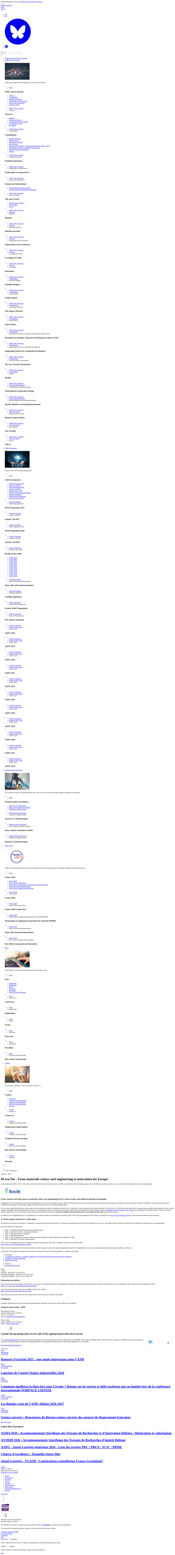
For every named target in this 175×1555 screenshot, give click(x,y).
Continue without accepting (9, 1532)
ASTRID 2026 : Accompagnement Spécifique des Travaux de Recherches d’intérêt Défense (63, 1440)
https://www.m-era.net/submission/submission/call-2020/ (19, 1286)
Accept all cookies (7, 1533)
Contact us (4, 1494)
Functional (4, 1539)
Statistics (4, 1546)
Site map (7, 1479)
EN (6, 16)
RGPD (7, 1476)
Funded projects (10, 1485)
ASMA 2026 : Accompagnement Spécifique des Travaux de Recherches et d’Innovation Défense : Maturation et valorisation (86, 1433)
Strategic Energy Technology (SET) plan (120, 1210)
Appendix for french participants (15, 1258)
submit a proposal (6, 5)
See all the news (6, 1422)
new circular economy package (120, 1215)
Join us (3, 9)
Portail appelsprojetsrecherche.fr (11, 1345)
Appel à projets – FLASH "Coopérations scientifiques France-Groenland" (52, 1461)
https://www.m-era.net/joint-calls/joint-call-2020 (16, 1244)
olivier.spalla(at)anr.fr (12, 1324)
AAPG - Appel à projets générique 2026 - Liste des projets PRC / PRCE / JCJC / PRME (61, 1447)
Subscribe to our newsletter (9, 1472)
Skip (2, 1537)
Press (2, 7)
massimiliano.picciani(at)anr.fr (15, 1316)
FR (6, 14)
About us (8, 1483)
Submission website (11, 1260)
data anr (7, 1490)
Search (3, 1467)
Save (2, 1553)
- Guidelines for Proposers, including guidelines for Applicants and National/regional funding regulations (38, 1256)
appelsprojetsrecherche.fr (12, 1340)
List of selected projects (12, 1265)
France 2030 (9, 1487)
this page (47, 1525)
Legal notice (9, 1478)
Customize (4, 1535)
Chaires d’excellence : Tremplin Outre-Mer (30, 1454)
